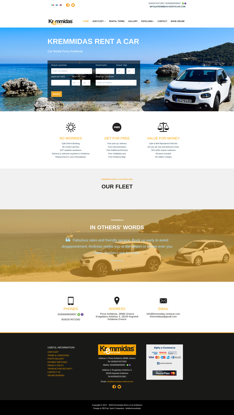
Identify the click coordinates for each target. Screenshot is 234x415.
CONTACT (162, 21)
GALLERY (133, 21)
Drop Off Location (105, 77)
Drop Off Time (78, 77)
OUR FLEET (98, 21)
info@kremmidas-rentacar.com (120, 382)
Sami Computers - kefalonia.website (125, 408)
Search (56, 94)
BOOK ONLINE (178, 21)
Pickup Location (59, 65)
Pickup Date (101, 65)
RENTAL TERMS (117, 21)
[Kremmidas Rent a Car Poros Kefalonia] (61, 22)
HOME (86, 21)
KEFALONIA (147, 21)
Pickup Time (121, 65)
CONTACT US (54, 372)
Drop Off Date (58, 77)
